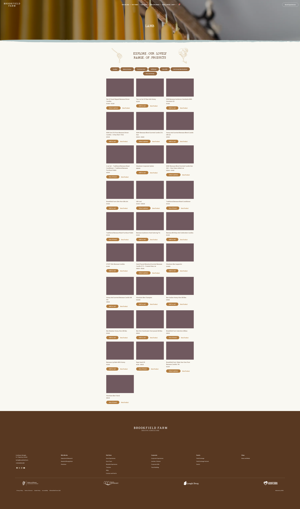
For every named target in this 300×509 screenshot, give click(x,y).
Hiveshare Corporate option (145, 166)
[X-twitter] (19, 468)
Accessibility (45, 490)
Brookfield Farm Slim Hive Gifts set (117, 201)
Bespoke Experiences (111, 464)
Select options (113, 108)
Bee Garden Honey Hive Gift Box (176, 297)
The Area (108, 467)
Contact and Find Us (111, 473)
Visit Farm (135, 5)
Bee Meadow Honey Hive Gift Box (116, 331)
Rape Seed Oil (140, 362)
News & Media (166, 5)
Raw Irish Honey (150, 73)
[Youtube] (24, 468)
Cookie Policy (37, 490)
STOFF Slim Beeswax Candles (115, 264)
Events (198, 455)
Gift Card (139, 201)
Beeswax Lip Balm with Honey (115, 362)
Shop (173, 5)
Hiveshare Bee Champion (144, 297)
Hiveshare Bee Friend (113, 396)
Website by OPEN (279, 490)
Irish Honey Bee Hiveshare (180, 69)
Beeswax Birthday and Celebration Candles (179, 233)
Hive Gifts (164, 69)
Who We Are (125, 5)
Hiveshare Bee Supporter (174, 264)
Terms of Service (29, 490)
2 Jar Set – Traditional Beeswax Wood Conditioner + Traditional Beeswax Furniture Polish (118, 168)
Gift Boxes (153, 69)
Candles (115, 69)
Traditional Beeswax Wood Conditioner (178, 201)
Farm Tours (109, 461)
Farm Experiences (110, 458)
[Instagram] (22, 468)
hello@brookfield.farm (22, 460)
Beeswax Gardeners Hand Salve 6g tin (148, 233)
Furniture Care (141, 69)
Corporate (144, 5)
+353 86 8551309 (20, 463)
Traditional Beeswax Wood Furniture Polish (119, 233)
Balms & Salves (127, 69)
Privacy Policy (20, 490)
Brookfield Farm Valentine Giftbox (176, 331)
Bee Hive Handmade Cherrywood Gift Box (149, 331)
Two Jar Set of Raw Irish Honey (146, 99)
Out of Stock (113, 177)
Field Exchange (154, 5)
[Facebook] (17, 468)
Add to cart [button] (142, 106)
